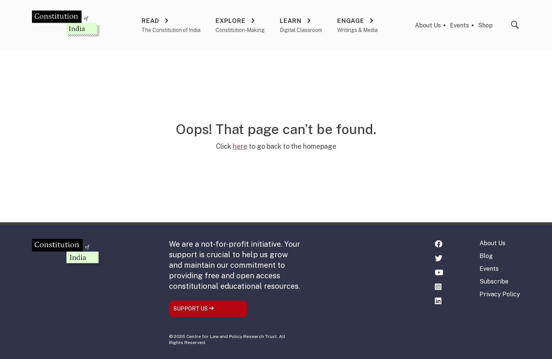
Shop (485, 25)
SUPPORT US (191, 309)
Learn (291, 20)
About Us (428, 25)
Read (150, 20)
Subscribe (494, 281)
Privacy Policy (500, 294)
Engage (350, 20)
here (240, 146)
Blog (486, 255)
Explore (231, 20)
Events (459, 25)
